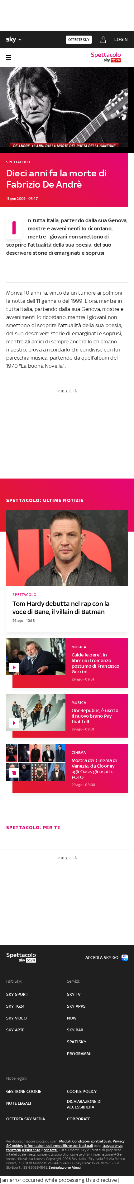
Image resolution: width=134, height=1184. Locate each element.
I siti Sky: (14, 981)
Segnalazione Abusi (65, 1167)
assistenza (31, 1150)
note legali (18, 1103)
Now (72, 1018)
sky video (16, 1018)
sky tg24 (15, 1006)
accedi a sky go (101, 957)
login (121, 39)
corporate (78, 1119)
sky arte (15, 1030)
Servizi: (73, 981)
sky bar (75, 1030)
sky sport (17, 994)
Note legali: (16, 1078)
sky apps (76, 1006)
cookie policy (82, 1091)
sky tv (73, 994)
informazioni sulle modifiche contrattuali (58, 1145)
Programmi (79, 1053)
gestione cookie (23, 1091)
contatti (51, 1150)
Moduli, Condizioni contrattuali (85, 1141)
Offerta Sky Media (25, 1119)
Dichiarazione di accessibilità (84, 1104)
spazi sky (76, 1041)
